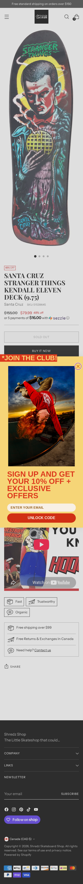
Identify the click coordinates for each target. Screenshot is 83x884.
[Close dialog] (78, 366)
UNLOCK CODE (41, 518)
